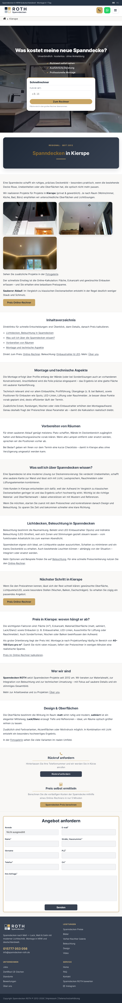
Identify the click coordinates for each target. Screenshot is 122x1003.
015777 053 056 (15, 948)
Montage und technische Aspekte (25, 347)
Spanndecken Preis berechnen (61, 804)
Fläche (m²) (35, 88)
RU (117, 3)
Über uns (93, 354)
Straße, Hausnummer (72, 839)
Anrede (8, 828)
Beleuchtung (59, 559)
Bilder (66, 934)
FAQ (65, 971)
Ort (64, 862)
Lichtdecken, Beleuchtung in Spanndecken (30, 332)
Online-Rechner (31, 354)
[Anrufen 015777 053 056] (99, 10)
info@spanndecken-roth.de (16, 952)
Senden (61, 907)
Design (66, 948)
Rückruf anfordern (61, 774)
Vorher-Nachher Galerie (74, 939)
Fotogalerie (52, 274)
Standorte (8, 976)
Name (8, 839)
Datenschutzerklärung (69, 998)
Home (66, 967)
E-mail (65, 828)
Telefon (9, 862)
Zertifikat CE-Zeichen (13, 971)
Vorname (9, 851)
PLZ (64, 851)
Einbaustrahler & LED (68, 354)
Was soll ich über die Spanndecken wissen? (30, 337)
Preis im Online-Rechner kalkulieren (23, 655)
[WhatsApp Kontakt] (107, 10)
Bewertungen (9, 981)
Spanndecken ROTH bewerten (78, 981)
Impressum (51, 998)
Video (66, 953)
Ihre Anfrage (11, 874)
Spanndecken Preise (73, 929)
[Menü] (115, 10)
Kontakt (67, 976)
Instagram (71, 986)
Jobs (5, 967)
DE (113, 3)
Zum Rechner (61, 101)
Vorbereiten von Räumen (20, 342)
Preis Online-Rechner (19, 302)
